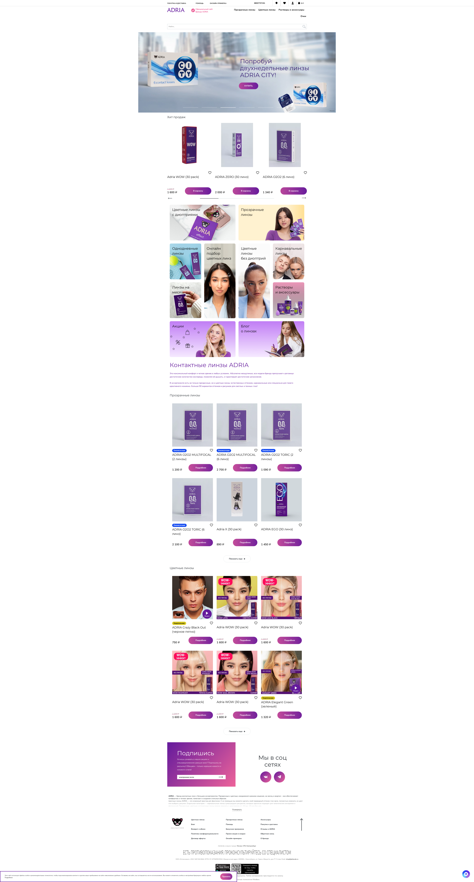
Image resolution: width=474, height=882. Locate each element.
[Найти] (303, 26)
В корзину (198, 191)
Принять (226, 876)
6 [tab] (284, 108)
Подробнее (9, 878)
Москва (239, 846)
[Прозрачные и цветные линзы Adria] (176, 11)
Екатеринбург (251, 846)
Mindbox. (256, 879)
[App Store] (222, 866)
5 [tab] (265, 108)
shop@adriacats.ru (292, 859)
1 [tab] (190, 108)
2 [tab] (209, 108)
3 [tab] (228, 108)
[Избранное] (285, 3)
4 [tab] (246, 108)
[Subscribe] (221, 777)
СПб (244, 846)
